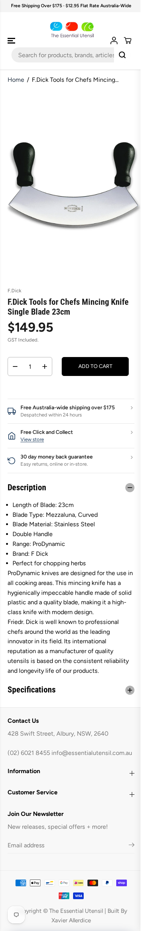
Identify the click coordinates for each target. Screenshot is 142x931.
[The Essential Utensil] (71, 30)
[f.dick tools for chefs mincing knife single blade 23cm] (73, 184)
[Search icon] (122, 54)
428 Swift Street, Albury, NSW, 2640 (58, 733)
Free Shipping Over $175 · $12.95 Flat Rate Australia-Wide (71, 5)
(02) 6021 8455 (29, 752)
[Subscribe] (128, 855)
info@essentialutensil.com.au (48, 762)
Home (16, 79)
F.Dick (14, 290)
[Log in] (114, 40)
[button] (12, 41)
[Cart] (127, 40)
